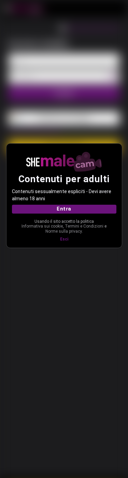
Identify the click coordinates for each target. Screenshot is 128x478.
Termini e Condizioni (84, 226)
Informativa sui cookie (42, 226)
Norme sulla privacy (63, 231)
